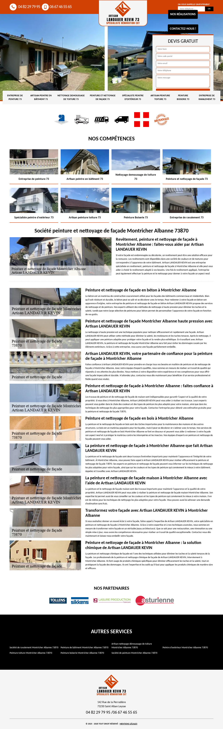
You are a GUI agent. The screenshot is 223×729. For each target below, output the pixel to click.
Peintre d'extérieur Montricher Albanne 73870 (185, 647)
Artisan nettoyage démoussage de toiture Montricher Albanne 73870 (132, 646)
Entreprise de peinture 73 (15, 97)
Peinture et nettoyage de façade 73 (103, 97)
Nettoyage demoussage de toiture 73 (71, 97)
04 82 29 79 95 (28, 7)
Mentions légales (128, 724)
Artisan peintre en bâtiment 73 (41, 97)
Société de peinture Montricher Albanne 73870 (134, 653)
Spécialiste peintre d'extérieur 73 (133, 97)
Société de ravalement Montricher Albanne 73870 (34, 647)
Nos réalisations (183, 14)
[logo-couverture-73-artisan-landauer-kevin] (123, 13)
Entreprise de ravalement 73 (207, 97)
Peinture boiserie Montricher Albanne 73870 (82, 653)
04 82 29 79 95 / (99, 713)
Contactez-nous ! (183, 29)
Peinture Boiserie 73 (183, 97)
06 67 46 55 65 (61, 7)
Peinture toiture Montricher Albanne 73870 (31, 653)
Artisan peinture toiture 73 (160, 97)
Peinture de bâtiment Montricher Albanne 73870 (84, 647)
